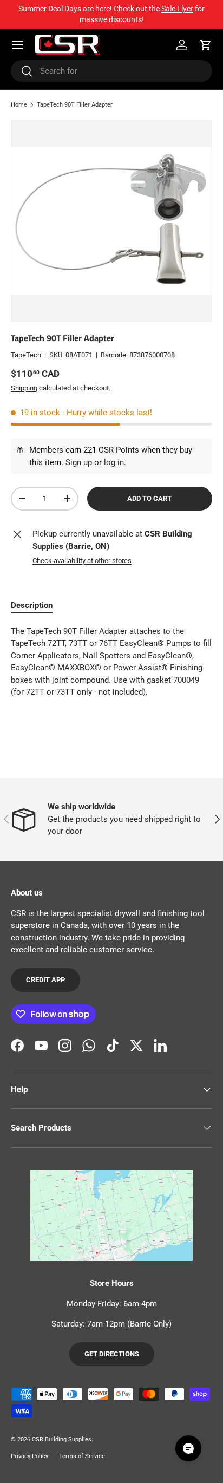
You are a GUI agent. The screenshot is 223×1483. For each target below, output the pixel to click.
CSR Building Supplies (61, 1439)
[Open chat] (188, 1448)
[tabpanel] (111, 666)
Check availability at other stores (82, 561)
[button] (206, 45)
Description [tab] (32, 605)
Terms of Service (82, 1456)
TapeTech (26, 355)
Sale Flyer (177, 8)
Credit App (45, 980)
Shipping (24, 388)
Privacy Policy (29, 1456)
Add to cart (149, 498)
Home (19, 104)
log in (114, 462)
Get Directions (111, 1354)
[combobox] (111, 71)
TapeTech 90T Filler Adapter (75, 104)
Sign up (78, 462)
